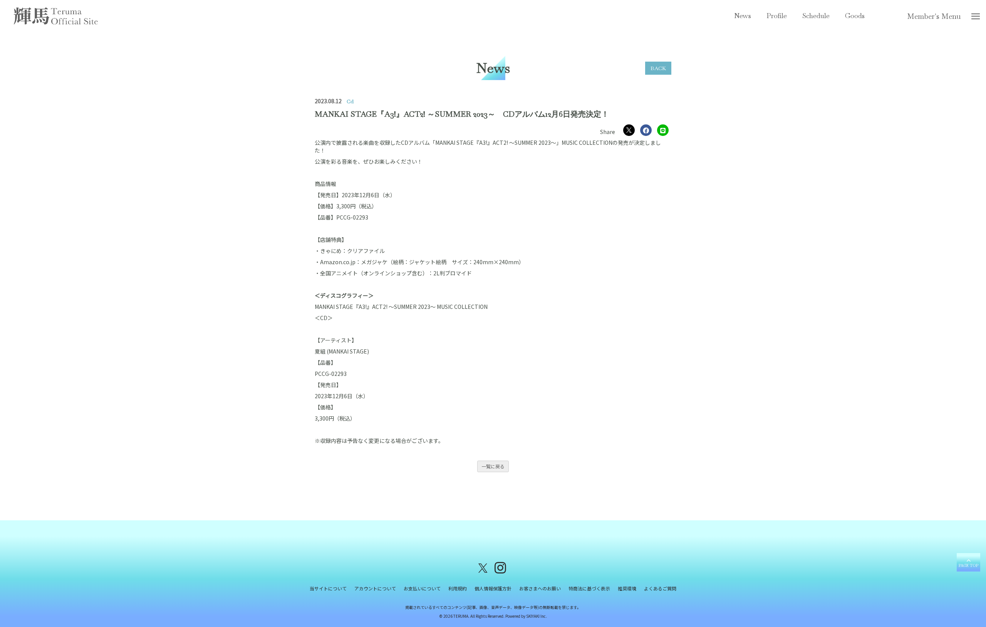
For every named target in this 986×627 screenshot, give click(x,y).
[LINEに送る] (663, 130)
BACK (658, 68)
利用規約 (457, 588)
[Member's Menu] (975, 17)
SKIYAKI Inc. (536, 616)
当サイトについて (328, 588)
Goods (855, 15)
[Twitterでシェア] (629, 130)
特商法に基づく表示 (589, 588)
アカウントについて (375, 588)
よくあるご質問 (660, 588)
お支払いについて (422, 588)
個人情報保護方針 (493, 588)
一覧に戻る (493, 466)
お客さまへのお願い (540, 588)
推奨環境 (627, 588)
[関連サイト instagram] (500, 567)
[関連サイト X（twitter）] (483, 567)
